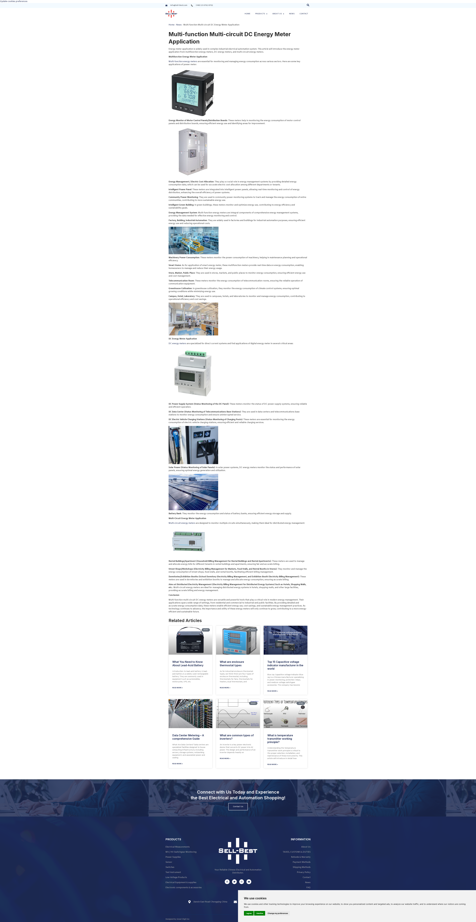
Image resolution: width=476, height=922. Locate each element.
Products (260, 14)
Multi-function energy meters (183, 61)
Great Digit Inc (183, 919)
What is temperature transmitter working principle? (280, 739)
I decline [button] (259, 913)
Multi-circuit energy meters (182, 523)
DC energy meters (177, 343)
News (292, 14)
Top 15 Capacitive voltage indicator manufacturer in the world (285, 665)
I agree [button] (249, 913)
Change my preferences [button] (278, 913)
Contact (303, 14)
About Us (277, 14)
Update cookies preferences (13, 1)
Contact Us (238, 806)
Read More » (177, 688)
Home (247, 14)
